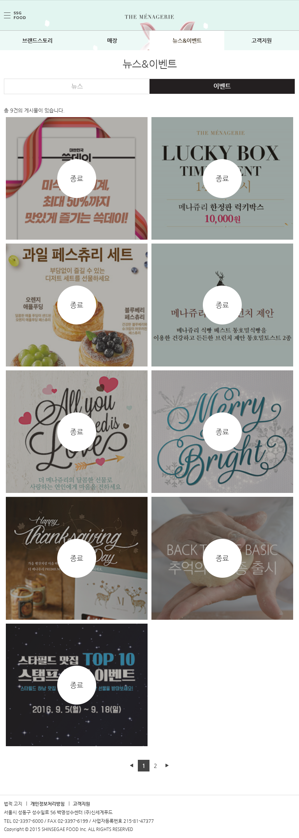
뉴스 (77, 86)
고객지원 (81, 803)
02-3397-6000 (28, 821)
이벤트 (222, 86)
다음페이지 (167, 765)
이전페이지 (132, 765)
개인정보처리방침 (47, 803)
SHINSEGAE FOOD (15, 15)
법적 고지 (13, 803)
